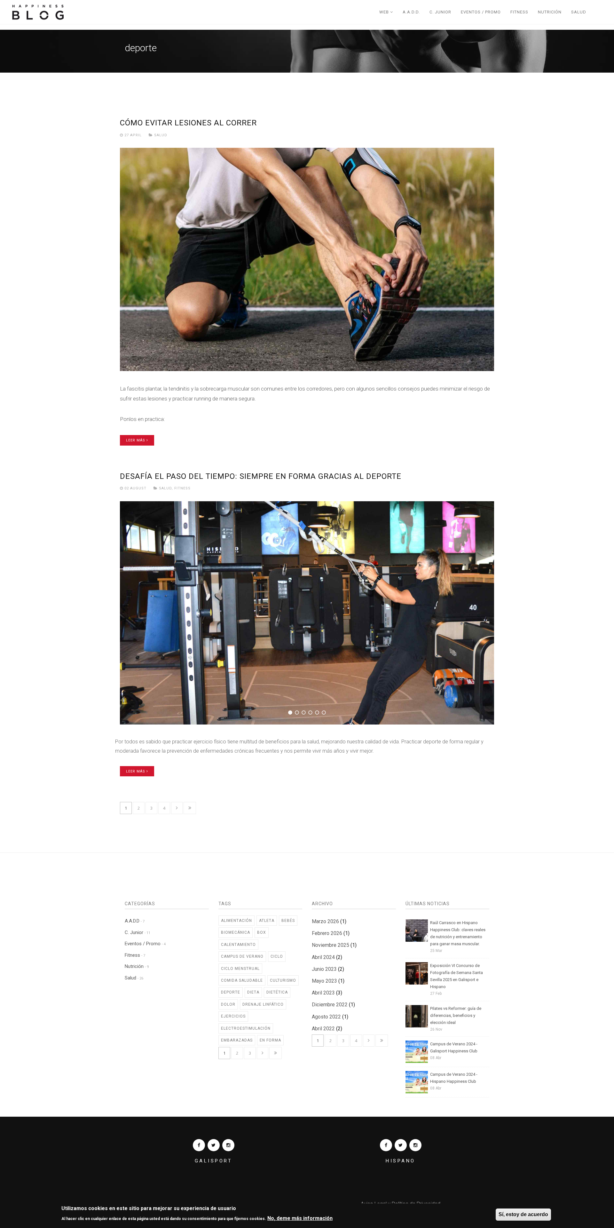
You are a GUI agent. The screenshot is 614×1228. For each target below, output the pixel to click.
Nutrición (550, 12)
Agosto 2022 (326, 1017)
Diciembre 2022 (330, 1005)
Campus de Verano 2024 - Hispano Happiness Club (453, 1078)
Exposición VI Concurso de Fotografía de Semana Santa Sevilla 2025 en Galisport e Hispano (456, 976)
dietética (277, 992)
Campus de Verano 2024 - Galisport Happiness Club (453, 1047)
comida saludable (242, 980)
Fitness (519, 12)
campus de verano (242, 956)
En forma (270, 1040)
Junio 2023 (324, 969)
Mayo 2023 (324, 981)
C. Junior (440, 12)
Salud (578, 12)
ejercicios (233, 1016)
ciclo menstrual (240, 968)
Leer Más (136, 440)
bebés (288, 920)
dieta (253, 992)
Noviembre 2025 (330, 945)
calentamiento (238, 944)
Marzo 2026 (325, 921)
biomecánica (235, 932)
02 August (135, 488)
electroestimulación (246, 1028)
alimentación (236, 920)
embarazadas (237, 1040)
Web (384, 12)
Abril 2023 (323, 993)
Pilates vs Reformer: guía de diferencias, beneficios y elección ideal (455, 1015)
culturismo (283, 980)
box (261, 932)
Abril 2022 (323, 1029)
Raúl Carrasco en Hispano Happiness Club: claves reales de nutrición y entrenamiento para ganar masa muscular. (457, 933)
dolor (228, 1004)
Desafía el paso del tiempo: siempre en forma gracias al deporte (260, 476)
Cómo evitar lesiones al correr (188, 122)
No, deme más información (300, 1218)
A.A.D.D (135, 921)
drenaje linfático (263, 1004)
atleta (266, 920)
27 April (133, 135)
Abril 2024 (323, 957)
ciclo (277, 956)
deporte (230, 992)
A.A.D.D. (411, 12)
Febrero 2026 (327, 933)
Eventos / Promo (481, 12)
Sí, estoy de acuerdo (523, 1214)
